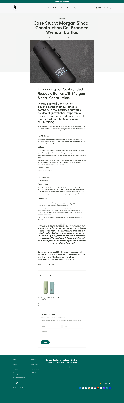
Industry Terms (34, 362)
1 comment (42, 305)
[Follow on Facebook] (14, 383)
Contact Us (16, 374)
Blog (75, 7)
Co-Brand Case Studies (19, 377)
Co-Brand (55, 7)
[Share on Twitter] (46, 264)
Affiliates (33, 359)
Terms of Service (77, 320)
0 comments (72, 37)
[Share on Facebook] (43, 264)
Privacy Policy (68, 320)
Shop (49, 7)
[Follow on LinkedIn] (20, 383)
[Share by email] (53, 264)
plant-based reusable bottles (50, 150)
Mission (62, 7)
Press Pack (33, 372)
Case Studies (62, 18)
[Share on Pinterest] (49, 264)
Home (14, 359)
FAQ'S (14, 367)
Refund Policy (34, 367)
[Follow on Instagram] (17, 383)
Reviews (69, 7)
